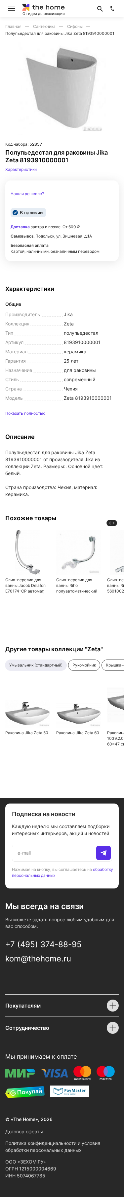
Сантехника (45, 26)
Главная (13, 26)
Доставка (20, 226)
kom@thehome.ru (38, 958)
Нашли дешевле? (27, 193)
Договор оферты (24, 1131)
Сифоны (75, 26)
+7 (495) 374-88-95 (43, 944)
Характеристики (21, 169)
